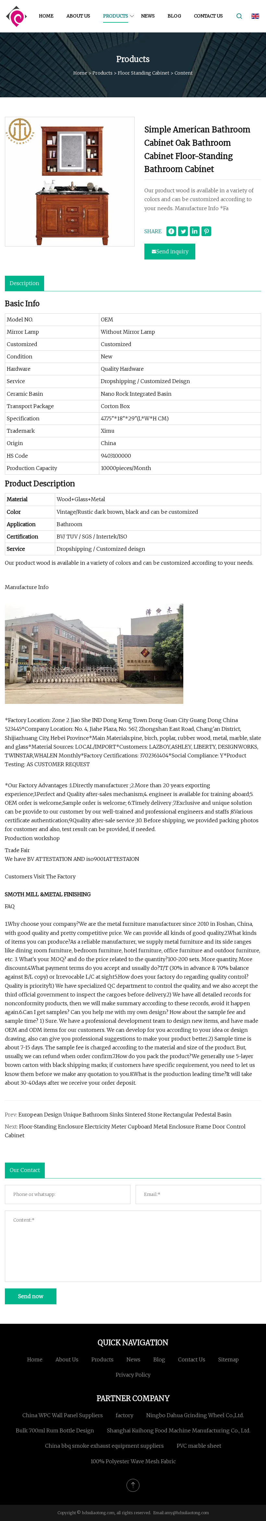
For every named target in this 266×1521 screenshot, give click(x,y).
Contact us (208, 16)
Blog (174, 16)
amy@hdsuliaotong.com (186, 1512)
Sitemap (228, 1359)
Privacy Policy (133, 1374)
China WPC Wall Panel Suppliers (62, 1415)
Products (115, 16)
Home (46, 16)
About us (78, 16)
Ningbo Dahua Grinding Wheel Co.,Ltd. (195, 1415)
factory (124, 1415)
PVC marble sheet (199, 1446)
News (148, 16)
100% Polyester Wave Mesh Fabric (133, 1461)
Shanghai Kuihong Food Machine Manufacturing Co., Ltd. (178, 1430)
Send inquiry (172, 251)
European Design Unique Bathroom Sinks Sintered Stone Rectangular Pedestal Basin (125, 1114)
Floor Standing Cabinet (143, 73)
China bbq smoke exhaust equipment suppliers (104, 1446)
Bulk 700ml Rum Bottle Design (55, 1430)
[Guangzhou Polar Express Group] (16, 16)
